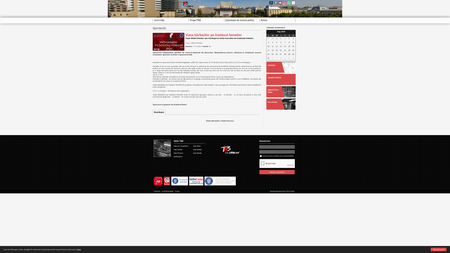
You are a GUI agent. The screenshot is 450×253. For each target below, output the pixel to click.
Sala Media (197, 153)
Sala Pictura (178, 153)
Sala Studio (178, 149)
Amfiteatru (178, 156)
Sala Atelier (197, 149)
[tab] (159, 112)
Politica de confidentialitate (284, 156)
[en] (293, 2)
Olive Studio (290, 191)
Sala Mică (196, 146)
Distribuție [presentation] (159, 112)
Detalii (78, 249)
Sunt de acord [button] (438, 249)
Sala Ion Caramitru (181, 146)
